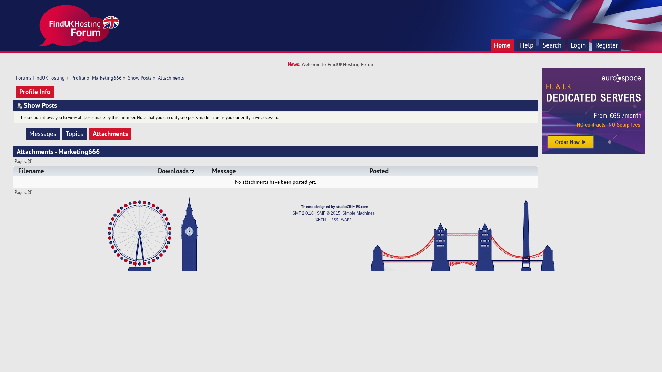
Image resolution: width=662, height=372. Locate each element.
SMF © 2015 (328, 213)
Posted (379, 171)
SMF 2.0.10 (303, 213)
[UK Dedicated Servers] (593, 152)
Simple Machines (358, 213)
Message (224, 171)
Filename (31, 171)
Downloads (174, 171)
